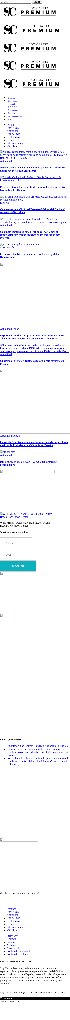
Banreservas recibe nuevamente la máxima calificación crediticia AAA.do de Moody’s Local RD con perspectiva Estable (38, 751)
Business (11, 924)
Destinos (11, 908)
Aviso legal (13, 948)
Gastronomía (14, 921)
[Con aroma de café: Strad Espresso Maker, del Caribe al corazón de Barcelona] (35, 199)
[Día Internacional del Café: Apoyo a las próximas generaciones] (7, 451)
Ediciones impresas (17, 927)
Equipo (11, 941)
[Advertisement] (35, 699)
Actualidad (13, 914)
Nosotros (11, 945)
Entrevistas (13, 911)
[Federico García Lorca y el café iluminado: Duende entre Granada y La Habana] (30, 177)
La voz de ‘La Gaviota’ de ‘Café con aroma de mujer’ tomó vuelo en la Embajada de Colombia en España (34, 444)
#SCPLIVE (13, 930)
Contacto (11, 938)
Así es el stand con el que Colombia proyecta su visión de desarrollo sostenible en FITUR (32, 169)
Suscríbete (12, 935)
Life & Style (13, 917)
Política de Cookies (17, 954)
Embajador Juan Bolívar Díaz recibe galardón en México (37, 745)
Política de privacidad (18, 951)
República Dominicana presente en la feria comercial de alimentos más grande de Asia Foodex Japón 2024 (32, 337)
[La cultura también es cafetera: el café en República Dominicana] (19, 244)
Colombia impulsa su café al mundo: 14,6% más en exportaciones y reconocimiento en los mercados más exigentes (30, 234)
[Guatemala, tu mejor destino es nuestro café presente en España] (35, 351)
